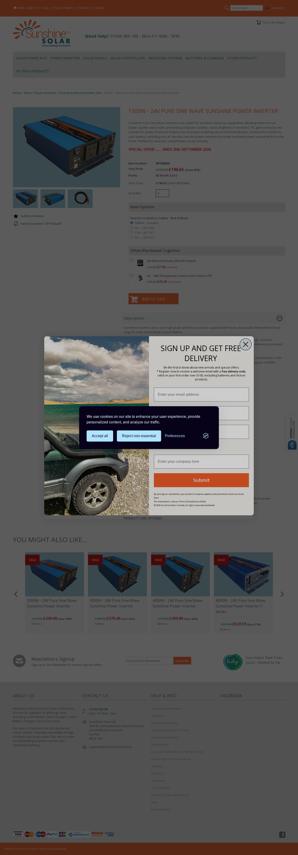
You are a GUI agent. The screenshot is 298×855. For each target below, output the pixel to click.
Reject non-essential (139, 436)
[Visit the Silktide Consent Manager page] (205, 436)
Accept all (100, 436)
